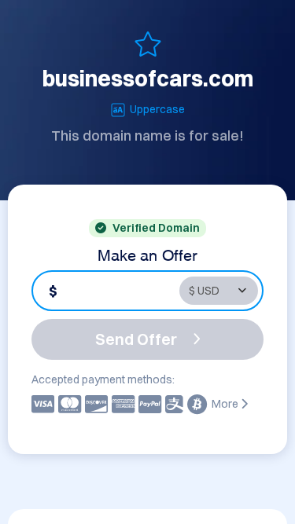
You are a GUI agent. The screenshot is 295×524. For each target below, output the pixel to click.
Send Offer (136, 339)
